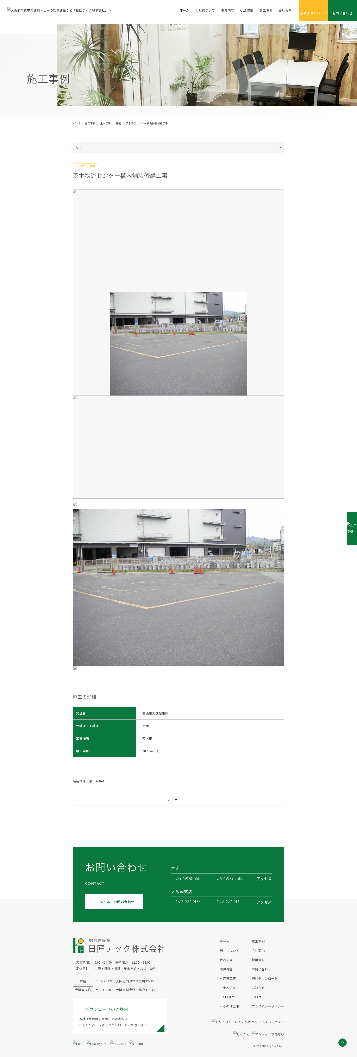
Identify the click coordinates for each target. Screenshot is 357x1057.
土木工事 (229, 987)
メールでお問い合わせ (117, 901)
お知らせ (258, 987)
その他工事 (231, 1006)
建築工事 (229, 978)
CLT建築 (246, 10)
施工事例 (266, 10)
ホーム (184, 10)
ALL (178, 799)
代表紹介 (226, 960)
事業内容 (227, 10)
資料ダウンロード (265, 978)
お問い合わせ (261, 969)
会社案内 (285, 10)
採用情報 (258, 960)
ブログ (257, 997)
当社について (205, 10)
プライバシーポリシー (268, 1006)
